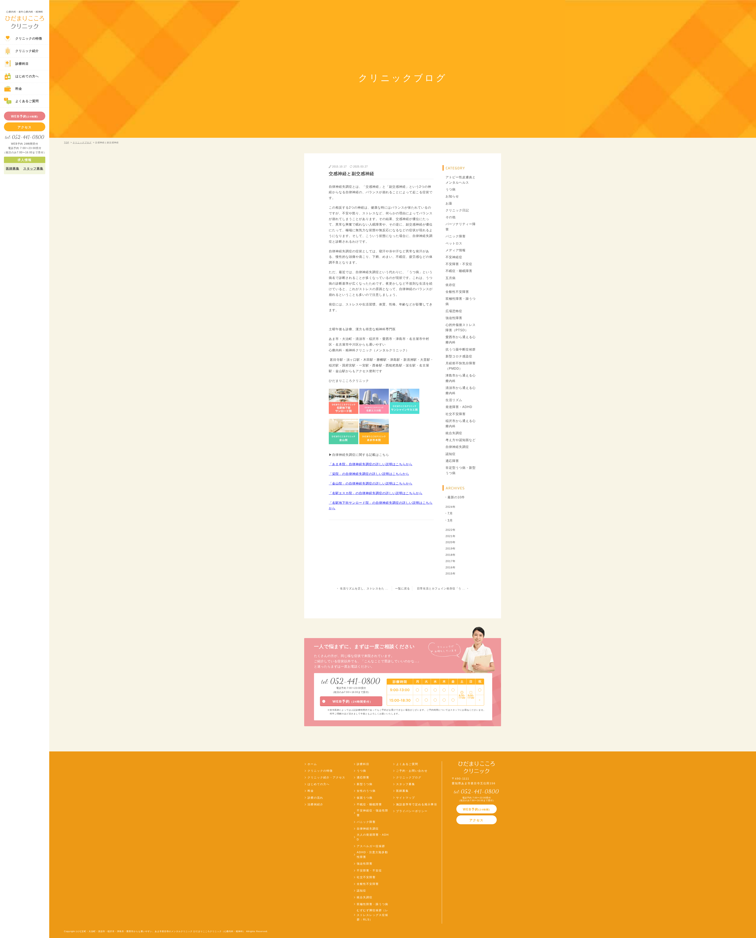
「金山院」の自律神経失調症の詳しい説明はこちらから (370, 483)
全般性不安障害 (457, 291)
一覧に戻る (402, 588)
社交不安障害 (456, 414)
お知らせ (452, 196)
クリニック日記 (457, 210)
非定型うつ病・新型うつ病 (461, 470)
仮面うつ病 (364, 797)
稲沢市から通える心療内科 (461, 423)
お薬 (449, 203)
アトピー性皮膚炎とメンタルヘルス (461, 180)
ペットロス (454, 243)
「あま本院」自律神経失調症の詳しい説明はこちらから (370, 464)
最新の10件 (456, 497)
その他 (451, 217)
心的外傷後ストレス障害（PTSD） (461, 327)
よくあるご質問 (407, 764)
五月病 (451, 278)
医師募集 (12, 168)
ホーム (312, 764)
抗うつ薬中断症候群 (461, 349)
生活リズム (454, 400)
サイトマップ (405, 797)
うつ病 (451, 189)
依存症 (451, 285)
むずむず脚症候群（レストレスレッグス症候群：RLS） (372, 915)
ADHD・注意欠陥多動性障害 (372, 854)
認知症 (451, 454)
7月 (450, 513)
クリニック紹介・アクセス (326, 777)
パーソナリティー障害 (461, 226)
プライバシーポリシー (412, 811)
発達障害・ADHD (459, 407)
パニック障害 (456, 236)
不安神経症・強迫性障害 (372, 813)
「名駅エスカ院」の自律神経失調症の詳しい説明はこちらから (375, 493)
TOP (66, 142)
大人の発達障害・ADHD (373, 837)
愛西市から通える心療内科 (461, 339)
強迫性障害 (454, 318)
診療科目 (363, 764)
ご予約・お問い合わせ (412, 770)
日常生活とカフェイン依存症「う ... (441, 588)
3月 (450, 520)
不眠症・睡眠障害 (459, 271)
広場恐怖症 (454, 311)
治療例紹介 (315, 804)
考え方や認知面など (461, 440)
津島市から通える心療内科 (461, 378)
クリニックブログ (82, 142)
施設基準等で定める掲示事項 (416, 804)
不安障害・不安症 (459, 264)
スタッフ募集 (33, 168)
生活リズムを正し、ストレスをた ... (364, 588)
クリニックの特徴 (320, 770)
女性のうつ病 (366, 790)
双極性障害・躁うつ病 (461, 301)
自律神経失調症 (457, 447)
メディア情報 (456, 250)
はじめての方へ (319, 784)
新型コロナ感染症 (459, 356)
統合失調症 (454, 433)
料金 (311, 790)
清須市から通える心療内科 (461, 390)
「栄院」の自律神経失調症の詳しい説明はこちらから (369, 473)
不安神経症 (454, 257)
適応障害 (452, 461)
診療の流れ (315, 797)
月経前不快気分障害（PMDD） (461, 366)
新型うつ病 (364, 784)
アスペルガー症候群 (371, 846)
